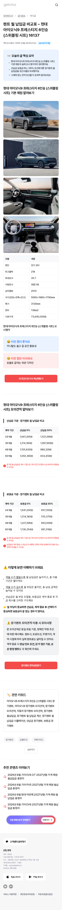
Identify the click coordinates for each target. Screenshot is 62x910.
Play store (38, 877)
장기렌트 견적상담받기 (31, 665)
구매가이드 (38, 739)
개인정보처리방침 (27, 894)
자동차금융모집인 (45, 894)
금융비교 (23, 739)
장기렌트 (21, 15)
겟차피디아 (8, 15)
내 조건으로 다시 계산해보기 (31, 378)
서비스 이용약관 (10, 894)
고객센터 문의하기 (18, 841)
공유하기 (31, 749)
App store (16, 877)
